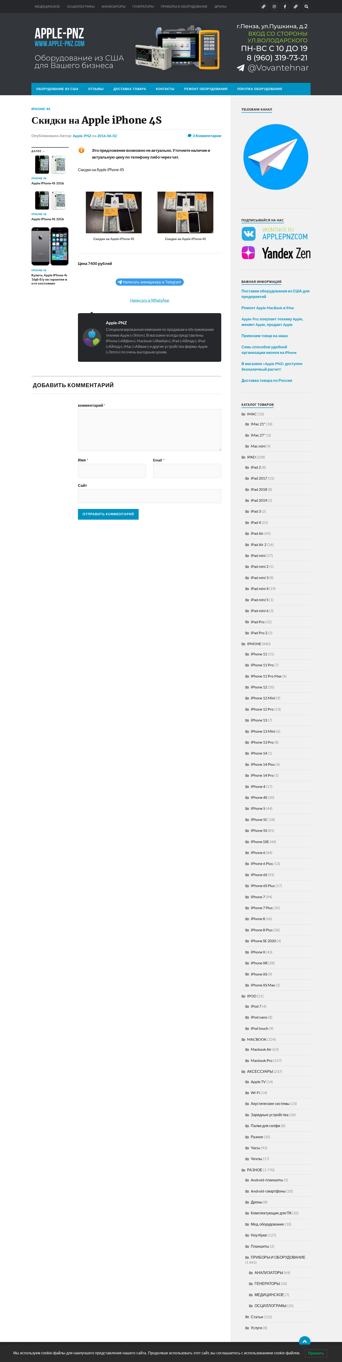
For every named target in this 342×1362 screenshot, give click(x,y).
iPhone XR (259, 963)
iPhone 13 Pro (262, 742)
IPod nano (259, 1017)
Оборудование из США (57, 89)
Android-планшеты (267, 1180)
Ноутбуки (259, 1235)
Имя (83, 460)
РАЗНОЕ (254, 1170)
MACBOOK (257, 1039)
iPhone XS (259, 974)
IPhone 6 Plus (262, 863)
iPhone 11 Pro (262, 665)
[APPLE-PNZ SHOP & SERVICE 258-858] (171, 48)
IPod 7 (256, 1006)
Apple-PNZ (82, 135)
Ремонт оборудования (206, 89)
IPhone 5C (259, 819)
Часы (255, 1147)
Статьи (257, 1317)
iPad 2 (256, 467)
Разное (257, 1137)
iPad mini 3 (259, 577)
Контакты (165, 89)
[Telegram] (296, 6)
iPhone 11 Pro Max (266, 676)
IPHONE (254, 643)
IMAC (252, 414)
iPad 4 (256, 522)
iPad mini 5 (259, 599)
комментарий (91, 405)
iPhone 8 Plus (262, 930)
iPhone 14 (259, 753)
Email (158, 460)
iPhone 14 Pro (262, 775)
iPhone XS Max (263, 985)
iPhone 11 (259, 654)
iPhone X (258, 952)
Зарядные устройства (269, 1114)
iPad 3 (256, 511)
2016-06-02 (107, 135)
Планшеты (260, 1246)
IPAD (251, 457)
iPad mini (258, 555)
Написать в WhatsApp (149, 300)
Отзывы (96, 89)
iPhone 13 (259, 720)
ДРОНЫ (220, 6)
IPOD (251, 996)
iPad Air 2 (258, 544)
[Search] (306, 6)
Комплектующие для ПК (271, 1213)
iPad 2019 (259, 500)
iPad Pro (258, 622)
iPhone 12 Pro (262, 709)
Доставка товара (130, 89)
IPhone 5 (258, 808)
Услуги (256, 1327)
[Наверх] (305, 1342)
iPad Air (257, 533)
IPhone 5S (259, 830)
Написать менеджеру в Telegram (152, 282)
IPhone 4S (40, 109)
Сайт (82, 485)
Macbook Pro (261, 1060)
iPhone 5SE (260, 841)
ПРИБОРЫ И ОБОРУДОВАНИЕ (184, 6)
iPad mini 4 (259, 588)
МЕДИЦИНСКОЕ (47, 6)
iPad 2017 (259, 478)
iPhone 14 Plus (263, 764)
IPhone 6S (259, 874)
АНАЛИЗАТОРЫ (113, 6)
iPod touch (259, 1028)
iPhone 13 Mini (263, 731)
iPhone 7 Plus (262, 907)
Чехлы (256, 1158)
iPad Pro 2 (259, 632)
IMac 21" (258, 424)
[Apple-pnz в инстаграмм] (274, 6)
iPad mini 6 (259, 610)
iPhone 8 (258, 918)
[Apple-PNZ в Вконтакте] (263, 6)
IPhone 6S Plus (263, 885)
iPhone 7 (258, 896)
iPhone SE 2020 (263, 940)
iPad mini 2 (259, 566)
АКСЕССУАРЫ (260, 1071)
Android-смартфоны (268, 1191)
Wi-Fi (255, 1092)
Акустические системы (270, 1103)
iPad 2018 (259, 489)
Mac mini (258, 446)
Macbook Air (261, 1049)
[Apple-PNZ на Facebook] (285, 6)
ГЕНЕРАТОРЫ (143, 6)
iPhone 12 (259, 687)
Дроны (256, 1202)
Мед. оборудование (267, 1224)
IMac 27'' (258, 435)
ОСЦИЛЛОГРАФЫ (80, 6)
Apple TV (258, 1081)
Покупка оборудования (259, 89)
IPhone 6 (258, 852)
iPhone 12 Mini (263, 698)
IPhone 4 (258, 786)
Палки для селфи (265, 1125)
